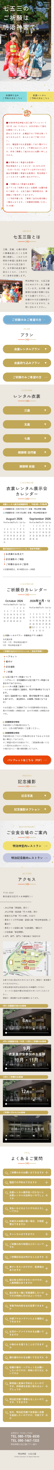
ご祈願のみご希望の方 (26, 320)
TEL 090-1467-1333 (25, 1441)
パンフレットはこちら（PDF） (25, 760)
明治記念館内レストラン (27, 858)
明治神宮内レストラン (27, 846)
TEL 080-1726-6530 (25, 1436)
